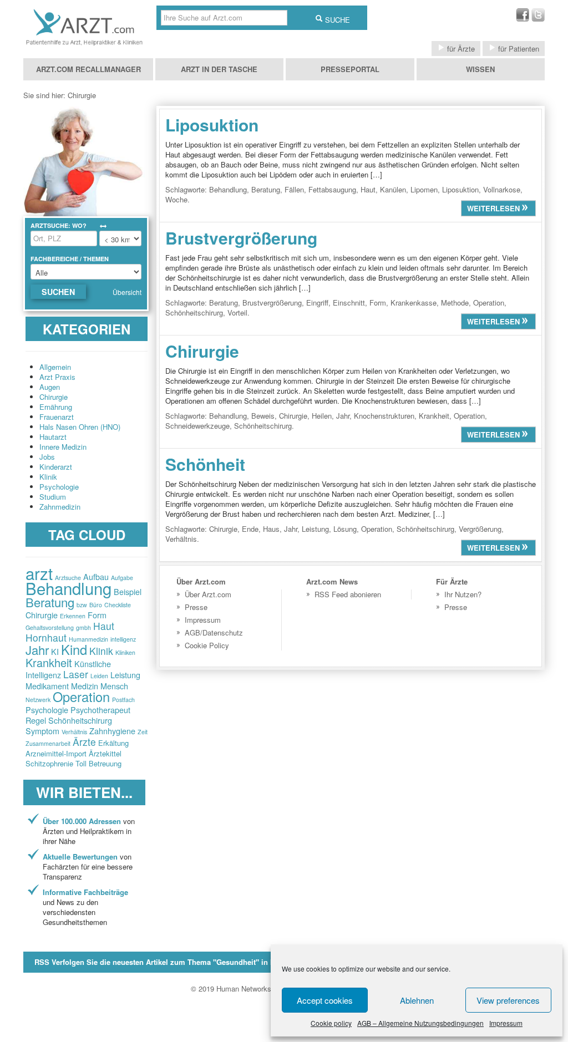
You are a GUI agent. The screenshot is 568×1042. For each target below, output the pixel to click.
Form (97, 615)
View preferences (508, 1000)
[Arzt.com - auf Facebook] (522, 18)
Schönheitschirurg (80, 720)
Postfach (123, 699)
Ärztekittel (105, 753)
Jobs (47, 456)
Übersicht (127, 292)
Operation (81, 696)
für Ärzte (460, 48)
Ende (250, 528)
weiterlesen (494, 208)
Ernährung (55, 406)
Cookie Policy (207, 645)
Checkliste (117, 605)
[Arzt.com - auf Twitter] (538, 18)
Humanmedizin (88, 639)
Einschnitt (349, 302)
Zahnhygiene (112, 730)
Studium (52, 496)
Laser (75, 674)
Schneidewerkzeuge (197, 425)
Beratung (50, 602)
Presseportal (350, 69)
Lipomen (424, 189)
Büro (95, 605)
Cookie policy (331, 1023)
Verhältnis (74, 732)
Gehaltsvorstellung (50, 627)
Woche (176, 199)
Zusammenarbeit (48, 743)
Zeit (143, 732)
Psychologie (59, 486)
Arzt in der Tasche (219, 69)
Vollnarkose (501, 189)
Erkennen (72, 616)
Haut (103, 626)
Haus (271, 528)
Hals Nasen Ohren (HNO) (79, 426)
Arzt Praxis (57, 377)
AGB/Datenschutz (214, 632)
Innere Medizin (63, 446)
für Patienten (517, 48)
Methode (455, 302)
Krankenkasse (413, 302)
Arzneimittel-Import (56, 753)
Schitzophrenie (49, 763)
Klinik (48, 476)
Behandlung (68, 587)
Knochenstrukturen (384, 415)
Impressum (506, 1023)
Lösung (345, 528)
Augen (49, 387)
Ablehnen (417, 1000)
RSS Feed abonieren (348, 594)
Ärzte (84, 742)
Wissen (480, 69)
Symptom (42, 730)
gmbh (83, 627)
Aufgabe (122, 577)
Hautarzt (53, 436)
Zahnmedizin (59, 506)
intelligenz (123, 639)
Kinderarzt (55, 466)
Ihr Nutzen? (462, 594)
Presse (196, 607)
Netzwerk (38, 699)
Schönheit (205, 464)
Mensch (114, 686)
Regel (36, 720)
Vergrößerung (480, 528)
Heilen (322, 415)
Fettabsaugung (332, 189)
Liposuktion (211, 124)
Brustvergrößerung (241, 238)
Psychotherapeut (100, 709)
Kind (74, 649)
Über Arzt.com (208, 594)
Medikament (47, 686)
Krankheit (49, 662)
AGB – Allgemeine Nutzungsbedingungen (420, 1023)
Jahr (37, 649)
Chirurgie (53, 397)
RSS (183, 962)
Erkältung (113, 743)
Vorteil (237, 312)
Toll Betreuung (98, 763)
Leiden (99, 676)
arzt (39, 572)
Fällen (294, 189)
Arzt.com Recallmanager (88, 69)
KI (55, 651)
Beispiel (127, 591)
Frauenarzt (56, 416)
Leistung (125, 674)
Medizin (84, 686)
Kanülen (393, 189)
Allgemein (55, 367)
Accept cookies (325, 1000)
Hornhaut (46, 637)
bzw (82, 605)
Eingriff (317, 302)
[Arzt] (84, 45)
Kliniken (125, 652)
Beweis (263, 415)
